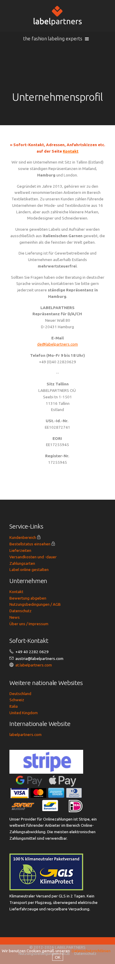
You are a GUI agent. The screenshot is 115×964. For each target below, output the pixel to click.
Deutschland (20, 693)
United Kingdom (23, 712)
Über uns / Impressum (28, 623)
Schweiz (16, 699)
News (14, 617)
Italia (13, 706)
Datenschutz (20, 610)
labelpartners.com (25, 734)
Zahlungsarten (22, 563)
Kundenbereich (22, 537)
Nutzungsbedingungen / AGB (35, 604)
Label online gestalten (29, 569)
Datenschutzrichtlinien (91, 950)
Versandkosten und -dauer (33, 556)
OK (57, 957)
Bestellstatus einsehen (29, 544)
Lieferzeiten (20, 550)
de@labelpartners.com (57, 344)
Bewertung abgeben (27, 598)
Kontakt (70, 151)
